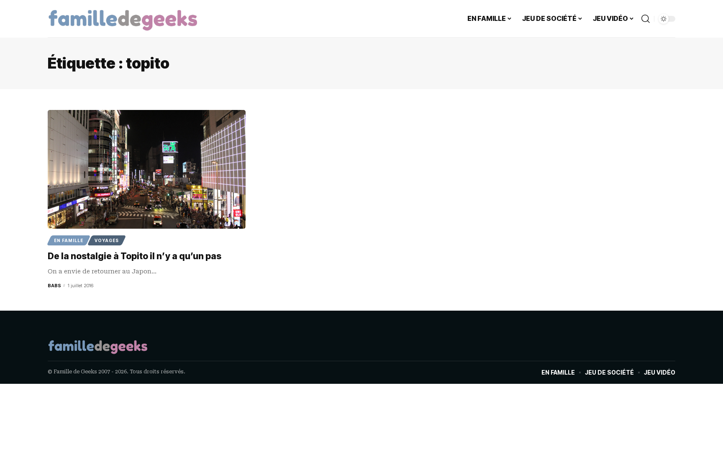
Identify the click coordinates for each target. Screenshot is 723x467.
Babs (54, 285)
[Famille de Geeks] (123, 18)
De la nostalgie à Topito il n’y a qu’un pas (134, 256)
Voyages (107, 240)
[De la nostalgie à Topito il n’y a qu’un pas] (147, 169)
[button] (645, 19)
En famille (68, 240)
